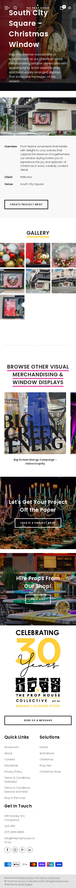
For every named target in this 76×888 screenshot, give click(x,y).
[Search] (15, 8)
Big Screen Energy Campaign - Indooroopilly (35, 461)
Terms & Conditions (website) (17, 780)
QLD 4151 (9, 826)
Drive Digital (25, 884)
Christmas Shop (50, 771)
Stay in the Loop (14, 798)
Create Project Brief (26, 204)
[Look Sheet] (70, 8)
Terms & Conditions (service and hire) (17, 790)
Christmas (46, 759)
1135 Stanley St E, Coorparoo (14, 818)
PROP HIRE (38, 599)
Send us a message (38, 720)
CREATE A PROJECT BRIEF (38, 522)
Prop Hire (45, 765)
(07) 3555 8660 (14, 832)
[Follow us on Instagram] (15, 850)
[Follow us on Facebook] (7, 850)
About (8, 753)
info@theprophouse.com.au (19, 840)
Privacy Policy (13, 771)
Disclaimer (11, 765)
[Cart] (61, 8)
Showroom (11, 747)
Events (44, 747)
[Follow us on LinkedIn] (30, 850)
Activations (47, 753)
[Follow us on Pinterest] (22, 850)
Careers (9, 759)
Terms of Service (50, 877)
